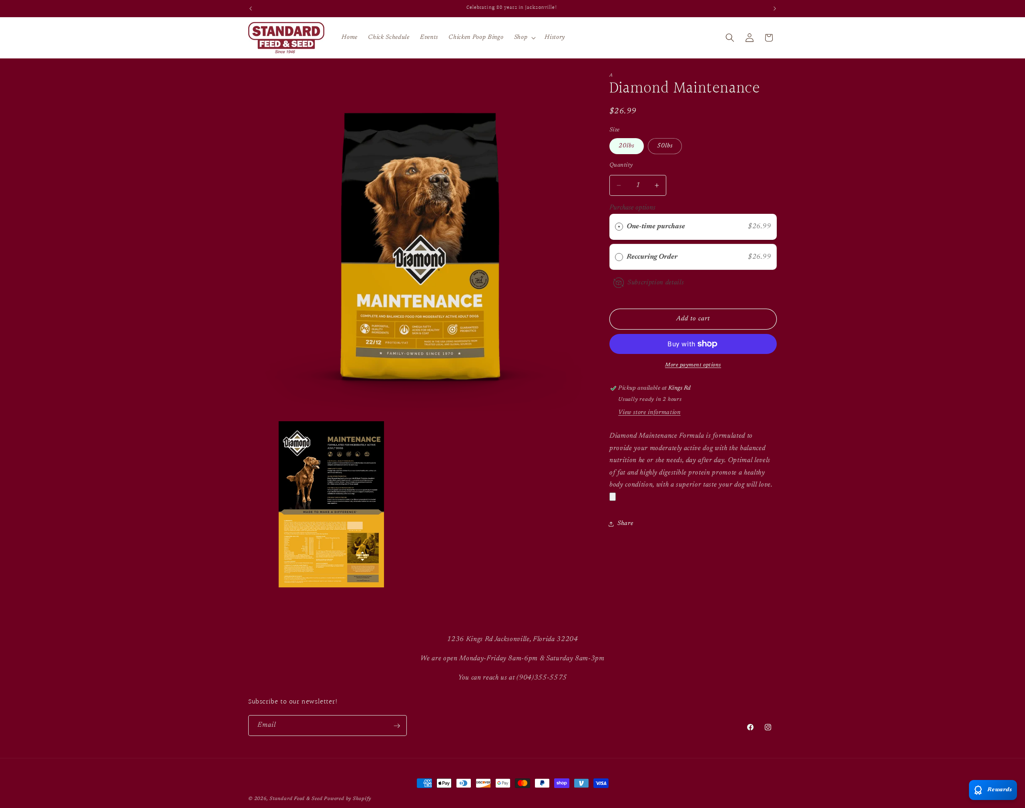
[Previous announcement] (250, 8)
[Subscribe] (396, 726)
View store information (649, 413)
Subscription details (655, 282)
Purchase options (632, 207)
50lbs (665, 146)
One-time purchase (656, 226)
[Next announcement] (775, 8)
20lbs (627, 146)
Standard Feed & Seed (295, 798)
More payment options (693, 365)
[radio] (619, 226)
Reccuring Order (653, 257)
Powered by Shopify (347, 798)
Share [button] (625, 524)
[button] (524, 37)
